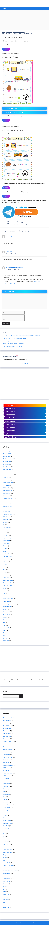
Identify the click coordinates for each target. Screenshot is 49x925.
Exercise (5, 546)
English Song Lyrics (8, 538)
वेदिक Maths (6, 633)
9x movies (5, 522)
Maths (4, 567)
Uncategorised (6, 611)
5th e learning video (7, 490)
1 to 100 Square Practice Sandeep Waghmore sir (14, 341)
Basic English (6, 527)
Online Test (6, 575)
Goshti (4, 551)
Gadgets (5, 548)
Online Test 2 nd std (8, 580)
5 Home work (6, 485)
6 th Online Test (7, 501)
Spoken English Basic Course (10, 604)
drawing (5, 532)
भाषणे (4, 630)
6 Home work (6, 495)
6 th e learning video (8, 498)
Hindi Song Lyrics (7, 556)
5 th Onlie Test (6, 488)
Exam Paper (6, 543)
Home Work (6, 559)
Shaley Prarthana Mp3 (8, 598)
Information (6, 561)
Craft (4, 530)
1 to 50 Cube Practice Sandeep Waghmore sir (13, 343)
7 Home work (6, 503)
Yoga (4, 619)
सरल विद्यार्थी (5, 638)
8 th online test (6, 517)
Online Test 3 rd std (7, 582)
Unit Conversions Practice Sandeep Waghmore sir (14, 338)
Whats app (5, 617)
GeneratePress (32, 922)
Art (4, 524)
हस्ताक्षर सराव (6, 640)
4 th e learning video (8, 482)
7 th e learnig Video (7, 506)
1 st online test (6, 456)
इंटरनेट (4, 622)
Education (5, 535)
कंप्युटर (4, 625)
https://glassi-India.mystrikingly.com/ (15, 267)
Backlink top (9, 236)
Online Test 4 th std (7, 585)
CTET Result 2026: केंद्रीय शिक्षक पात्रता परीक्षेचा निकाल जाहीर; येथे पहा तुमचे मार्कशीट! (22, 335)
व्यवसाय (4, 635)
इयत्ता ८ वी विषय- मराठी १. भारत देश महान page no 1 (15, 222)
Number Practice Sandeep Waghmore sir (12, 346)
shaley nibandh (6, 596)
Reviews (5, 590)
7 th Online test (6, 509)
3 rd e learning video (8, 474)
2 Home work (6, 464)
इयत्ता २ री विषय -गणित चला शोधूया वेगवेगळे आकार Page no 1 (16, 224)
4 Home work (6, 480)
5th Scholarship (6, 493)
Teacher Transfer (7, 606)
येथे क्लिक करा (6, 49)
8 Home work (6, 511)
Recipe (4, 588)
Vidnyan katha (6, 614)
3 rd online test (6, 477)
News (4, 572)
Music (4, 569)
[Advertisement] (24, 19)
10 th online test (7, 461)
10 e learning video (7, 458)
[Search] (21, 696)
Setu (4, 593)
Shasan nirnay (6, 601)
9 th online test (6, 519)
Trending (5, 609)
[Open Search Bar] (46, 8)
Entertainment (6, 540)
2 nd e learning (6, 466)
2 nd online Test (7, 469)
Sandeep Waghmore (24, 3)
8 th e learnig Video (7, 514)
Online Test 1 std (7, 577)
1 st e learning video (8, 451)
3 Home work (6, 472)
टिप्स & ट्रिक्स (6, 627)
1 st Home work (7, 453)
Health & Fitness (7, 553)
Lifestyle (5, 564)
